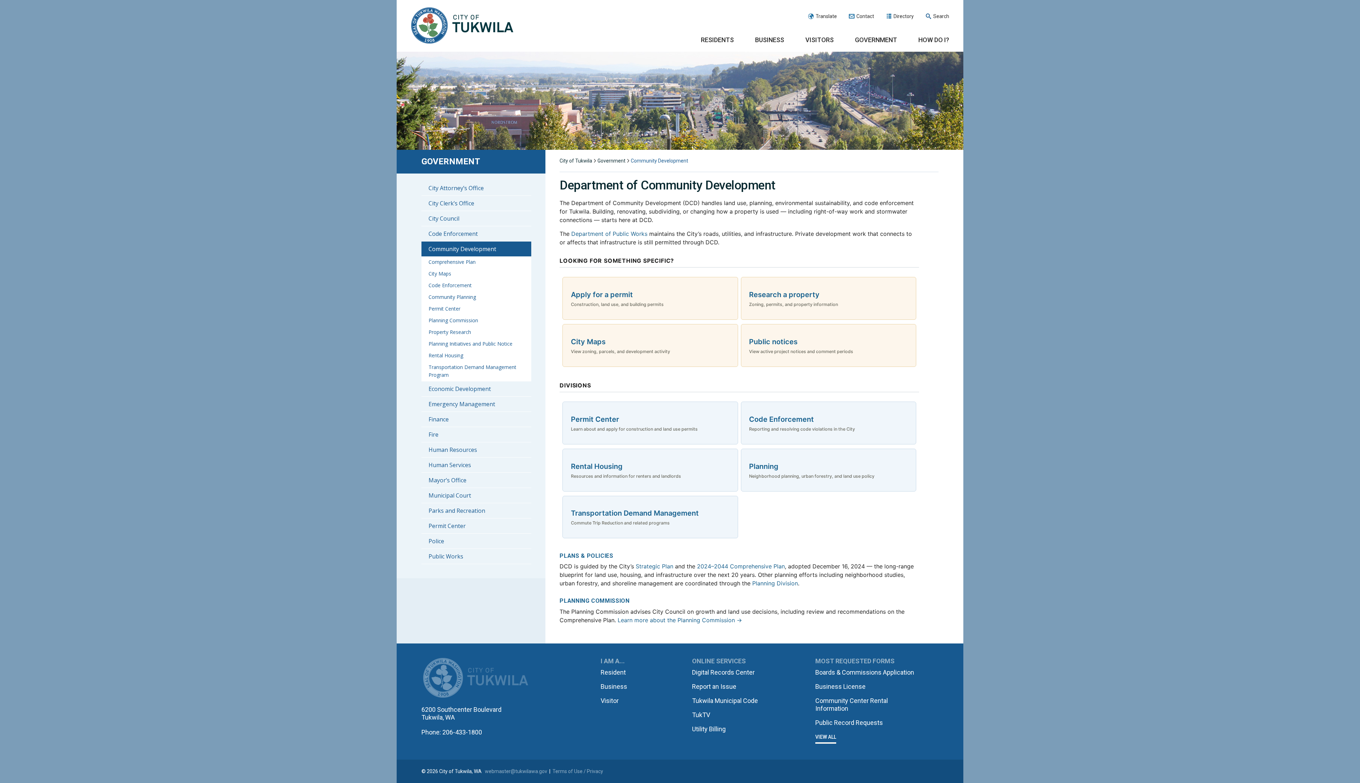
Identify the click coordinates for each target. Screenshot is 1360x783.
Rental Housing (446, 355)
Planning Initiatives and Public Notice (470, 343)
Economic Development (460, 389)
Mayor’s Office (447, 480)
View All (825, 737)
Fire (433, 434)
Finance (439, 419)
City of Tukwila (462, 26)
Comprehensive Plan (452, 262)
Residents (717, 40)
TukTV (701, 715)
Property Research (450, 332)
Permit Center (444, 308)
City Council (444, 218)
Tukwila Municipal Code (725, 700)
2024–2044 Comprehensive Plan (741, 566)
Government (876, 40)
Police (436, 541)
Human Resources (453, 450)
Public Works (446, 556)
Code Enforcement (453, 234)
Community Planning (452, 297)
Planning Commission (453, 320)
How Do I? (933, 40)
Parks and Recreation (457, 511)
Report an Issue (714, 686)
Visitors (819, 40)
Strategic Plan (654, 566)
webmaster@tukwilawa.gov (516, 771)
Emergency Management (462, 404)
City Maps (440, 273)
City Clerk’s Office (451, 203)
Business (769, 40)
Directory (904, 16)
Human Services (450, 465)
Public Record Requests (849, 722)
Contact (865, 16)
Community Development (462, 249)
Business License (840, 686)
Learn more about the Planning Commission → (680, 620)
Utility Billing (709, 729)
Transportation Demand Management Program (472, 371)
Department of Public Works (609, 233)
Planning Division (775, 583)
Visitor (610, 700)
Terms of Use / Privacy (577, 771)
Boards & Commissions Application (864, 672)
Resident (613, 672)
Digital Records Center (723, 672)
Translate (826, 16)
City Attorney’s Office (456, 188)
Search (941, 16)
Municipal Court (450, 495)
